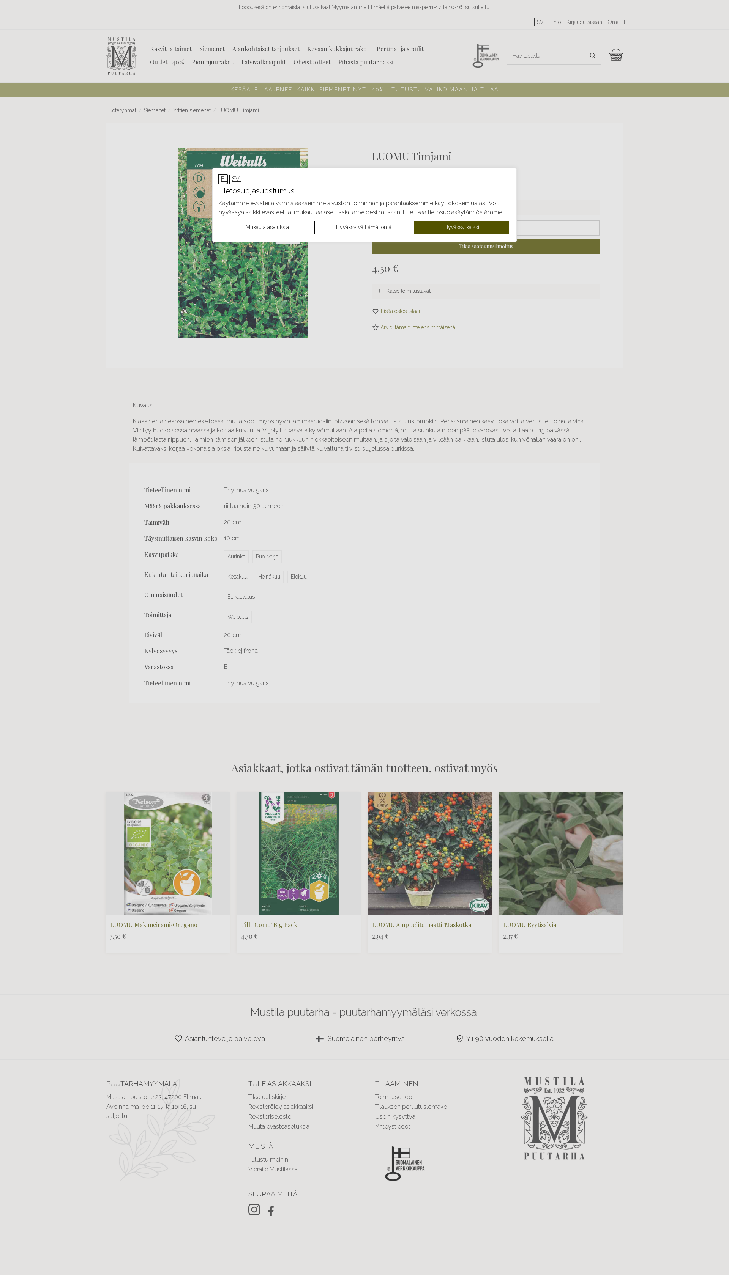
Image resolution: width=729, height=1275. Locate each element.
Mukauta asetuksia (267, 227)
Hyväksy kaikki (461, 227)
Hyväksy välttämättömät (364, 227)
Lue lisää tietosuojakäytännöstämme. (453, 212)
